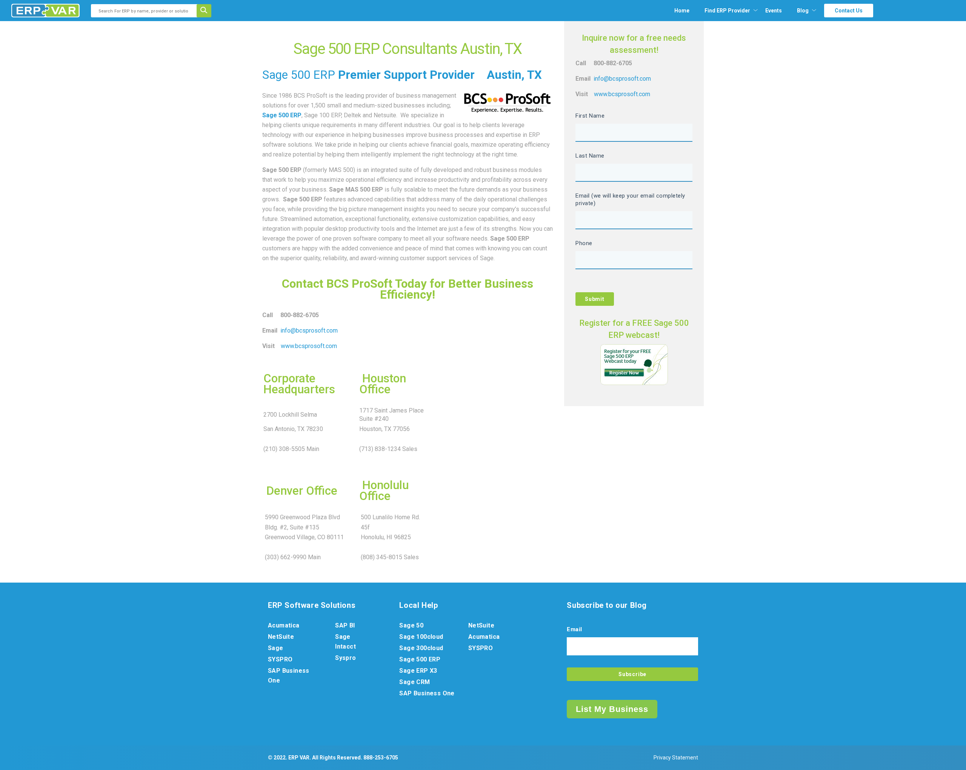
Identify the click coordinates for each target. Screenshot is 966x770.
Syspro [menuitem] (345, 657)
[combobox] (146, 10)
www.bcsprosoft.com (309, 346)
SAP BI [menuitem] (345, 625)
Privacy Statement (676, 758)
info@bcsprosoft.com (309, 330)
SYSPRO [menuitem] (280, 659)
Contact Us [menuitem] (849, 11)
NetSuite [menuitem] (281, 636)
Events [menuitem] (773, 11)
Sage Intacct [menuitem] (345, 641)
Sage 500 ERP (298, 75)
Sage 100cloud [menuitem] (421, 636)
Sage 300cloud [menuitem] (421, 648)
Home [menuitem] (681, 11)
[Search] (206, 10)
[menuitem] (727, 10)
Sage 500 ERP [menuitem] (419, 659)
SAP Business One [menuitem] (288, 675)
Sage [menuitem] (275, 648)
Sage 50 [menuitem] (411, 625)
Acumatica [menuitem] (284, 625)
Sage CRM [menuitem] (414, 682)
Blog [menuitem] (803, 11)
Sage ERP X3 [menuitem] (418, 670)
